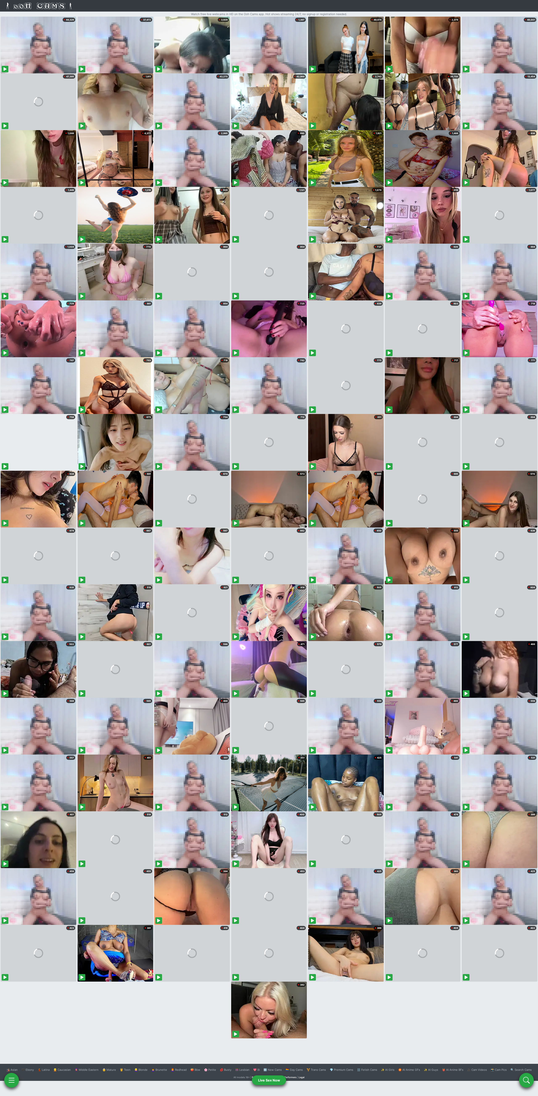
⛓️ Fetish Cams (367, 1069)
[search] (526, 1080)
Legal (302, 1077)
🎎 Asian (12, 1069)
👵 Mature (109, 1069)
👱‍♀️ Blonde (141, 1069)
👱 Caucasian (62, 1069)
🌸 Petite (210, 1069)
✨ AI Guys (431, 1069)
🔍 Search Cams (521, 1069)
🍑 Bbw (195, 1069)
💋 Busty (225, 1069)
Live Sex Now (269, 1080)
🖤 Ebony (27, 1069)
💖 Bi (256, 1069)
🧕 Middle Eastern (87, 1069)
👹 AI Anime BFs (452, 1069)
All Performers (289, 1077)
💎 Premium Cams (341, 1069)
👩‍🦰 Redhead (179, 1069)
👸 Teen (125, 1069)
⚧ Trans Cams (316, 1069)
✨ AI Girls (387, 1069)
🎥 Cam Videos (477, 1069)
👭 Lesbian (242, 1069)
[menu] (11, 1080)
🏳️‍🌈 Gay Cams (294, 1069)
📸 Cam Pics (499, 1069)
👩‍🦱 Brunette (159, 1069)
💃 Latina (44, 1069)
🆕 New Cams (273, 1069)
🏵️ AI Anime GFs (409, 1069)
